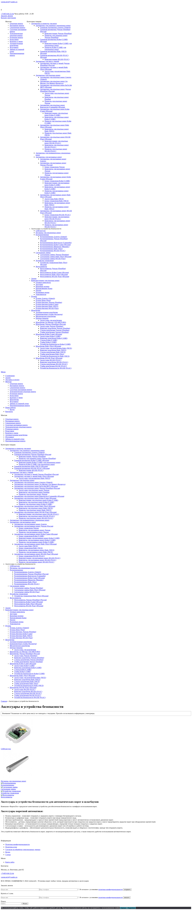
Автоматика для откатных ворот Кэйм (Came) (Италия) (35, 498)
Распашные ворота (17, 25)
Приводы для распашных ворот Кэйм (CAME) (36, 542)
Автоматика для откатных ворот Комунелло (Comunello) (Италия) (52, 106)
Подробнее (131, 908)
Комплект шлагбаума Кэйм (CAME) (53, 338)
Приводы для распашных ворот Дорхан (34, 532)
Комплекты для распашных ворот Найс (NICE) (36, 550)
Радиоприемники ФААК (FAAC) (52, 251)
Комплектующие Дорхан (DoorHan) (58, 33)
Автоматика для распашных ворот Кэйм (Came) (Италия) (36, 534)
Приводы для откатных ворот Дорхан (33, 494)
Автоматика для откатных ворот (48, 75)
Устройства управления (45, 261)
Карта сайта (9, 862)
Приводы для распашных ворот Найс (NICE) (36, 552)
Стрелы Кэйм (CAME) (48, 340)
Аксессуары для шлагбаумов (51, 320)
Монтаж (8, 382)
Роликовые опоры (42, 292)
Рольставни (14, 39)
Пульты (34, 296)
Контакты (9, 411)
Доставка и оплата (12, 380)
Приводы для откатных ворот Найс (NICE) (35, 510)
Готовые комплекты (43, 282)
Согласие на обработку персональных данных (22, 849)
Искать (25, 903)
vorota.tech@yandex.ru (9, 2)
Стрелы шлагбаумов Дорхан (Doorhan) (54, 330)
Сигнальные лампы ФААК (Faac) (53, 259)
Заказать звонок (7, 16)
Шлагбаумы (35, 310)
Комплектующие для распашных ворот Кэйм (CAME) (57, 184)
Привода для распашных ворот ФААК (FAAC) (36, 562)
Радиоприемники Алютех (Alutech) (53, 237)
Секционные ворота (17, 27)
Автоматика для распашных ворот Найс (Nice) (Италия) (35, 544)
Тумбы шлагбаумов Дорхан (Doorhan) (54, 332)
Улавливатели (41, 294)
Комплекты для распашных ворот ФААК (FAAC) (37, 560)
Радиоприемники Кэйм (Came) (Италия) (55, 245)
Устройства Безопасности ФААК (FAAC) (55, 368)
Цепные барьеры (42, 318)
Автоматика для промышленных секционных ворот (29, 520)
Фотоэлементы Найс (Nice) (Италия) (54, 274)
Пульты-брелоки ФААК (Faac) (47, 308)
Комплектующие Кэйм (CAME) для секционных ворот (58, 44)
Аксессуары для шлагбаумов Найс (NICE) (56, 348)
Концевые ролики (42, 286)
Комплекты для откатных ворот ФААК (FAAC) (37, 516)
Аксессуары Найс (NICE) (54, 199)
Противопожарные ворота (20, 405)
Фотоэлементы (41, 266)
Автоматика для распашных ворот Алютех (30, 524)
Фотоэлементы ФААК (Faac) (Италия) (54, 276)
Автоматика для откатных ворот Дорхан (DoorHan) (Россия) (37, 488)
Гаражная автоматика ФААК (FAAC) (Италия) (32, 468)
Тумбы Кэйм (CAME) (48, 342)
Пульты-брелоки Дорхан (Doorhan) (49, 302)
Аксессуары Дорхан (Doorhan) (51, 326)
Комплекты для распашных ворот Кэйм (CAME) (37, 540)
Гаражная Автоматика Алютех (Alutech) (55, 27)
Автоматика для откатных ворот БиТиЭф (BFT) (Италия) (36, 486)
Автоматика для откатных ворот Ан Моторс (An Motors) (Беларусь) (54, 82)
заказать (127, 897)
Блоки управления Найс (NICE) (57, 201)
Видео (12, 409)
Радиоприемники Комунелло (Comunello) (56, 243)
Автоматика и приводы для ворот (44, 23)
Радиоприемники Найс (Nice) (51, 249)
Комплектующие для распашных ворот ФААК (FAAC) (57, 218)
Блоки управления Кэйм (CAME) (57, 181)
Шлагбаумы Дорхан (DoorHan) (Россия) (51, 324)
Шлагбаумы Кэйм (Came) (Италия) (49, 334)
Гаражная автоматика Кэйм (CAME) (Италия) (31, 460)
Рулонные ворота (16, 37)
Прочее (38, 290)
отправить (127, 889)
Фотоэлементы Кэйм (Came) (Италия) (54, 272)
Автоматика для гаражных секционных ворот (53, 25)
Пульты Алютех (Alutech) (45, 298)
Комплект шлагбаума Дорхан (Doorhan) (55, 328)
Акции (33, 278)
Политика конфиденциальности (17, 844)
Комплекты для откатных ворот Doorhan (34, 492)
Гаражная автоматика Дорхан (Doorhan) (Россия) (32, 454)
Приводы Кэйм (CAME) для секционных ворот (55, 48)
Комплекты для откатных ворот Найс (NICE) (36, 508)
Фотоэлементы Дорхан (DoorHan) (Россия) (30, 600)
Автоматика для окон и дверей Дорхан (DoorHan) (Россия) (36, 474)
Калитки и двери (16, 41)
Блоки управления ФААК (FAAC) (58, 215)
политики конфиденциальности (110, 889)
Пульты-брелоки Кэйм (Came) (47, 304)
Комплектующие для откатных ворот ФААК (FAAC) (56, 142)
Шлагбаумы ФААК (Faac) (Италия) (49, 358)
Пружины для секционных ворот (48, 233)
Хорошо (123, 908)
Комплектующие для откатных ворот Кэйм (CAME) (56, 114)
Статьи (8, 855)
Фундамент (14, 47)
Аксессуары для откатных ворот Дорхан (34, 490)
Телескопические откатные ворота (16, 34)
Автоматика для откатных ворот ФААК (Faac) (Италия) (35, 512)
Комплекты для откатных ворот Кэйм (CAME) (36, 502)
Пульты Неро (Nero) (43, 300)
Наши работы (10, 407)
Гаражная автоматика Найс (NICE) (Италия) (31, 466)
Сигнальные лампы (43, 253)
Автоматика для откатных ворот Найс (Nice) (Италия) (34, 506)
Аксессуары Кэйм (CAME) (50, 336)
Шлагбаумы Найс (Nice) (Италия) (48, 346)
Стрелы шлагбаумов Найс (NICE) (53, 352)
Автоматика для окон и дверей (47, 61)
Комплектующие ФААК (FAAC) (57, 59)
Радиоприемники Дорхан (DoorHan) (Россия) (31, 574)
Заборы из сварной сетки (19, 403)
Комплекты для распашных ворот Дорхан (34, 530)
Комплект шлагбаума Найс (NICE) (53, 350)
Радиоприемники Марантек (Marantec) (54, 247)
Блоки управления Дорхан (55, 167)
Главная (4, 701)
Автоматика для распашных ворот (49, 157)
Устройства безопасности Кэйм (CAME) (55, 344)
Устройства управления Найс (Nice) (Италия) (31, 596)
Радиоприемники (42, 235)
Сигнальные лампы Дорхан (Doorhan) (54, 255)
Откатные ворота (16, 23)
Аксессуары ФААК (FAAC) (50, 360)
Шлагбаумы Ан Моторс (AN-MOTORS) (51, 322)
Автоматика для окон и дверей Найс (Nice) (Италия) (34, 476)
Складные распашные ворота (21, 390)
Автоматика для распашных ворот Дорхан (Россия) (33, 526)
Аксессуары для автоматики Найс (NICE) (34, 478)
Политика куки (11, 847)
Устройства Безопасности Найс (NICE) (55, 356)
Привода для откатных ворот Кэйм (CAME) (35, 504)
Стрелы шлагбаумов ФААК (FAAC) (53, 364)
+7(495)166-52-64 (7, 14)
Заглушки (39, 284)
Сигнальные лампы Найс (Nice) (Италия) (55, 257)
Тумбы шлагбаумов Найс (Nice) (52, 354)
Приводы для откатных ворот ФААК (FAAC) (56, 150)
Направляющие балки (44, 288)
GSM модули (41, 231)
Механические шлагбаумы (46, 316)
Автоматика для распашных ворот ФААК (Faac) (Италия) (36, 554)
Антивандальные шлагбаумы (16, 44)
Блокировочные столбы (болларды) (49, 314)
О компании (10, 376)
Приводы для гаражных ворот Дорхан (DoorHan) (56, 36)
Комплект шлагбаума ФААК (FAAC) (54, 362)
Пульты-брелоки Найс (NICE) (47, 306)
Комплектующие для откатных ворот (45, 280)
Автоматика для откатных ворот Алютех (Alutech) (33, 482)
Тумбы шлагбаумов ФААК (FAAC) (53, 366)
